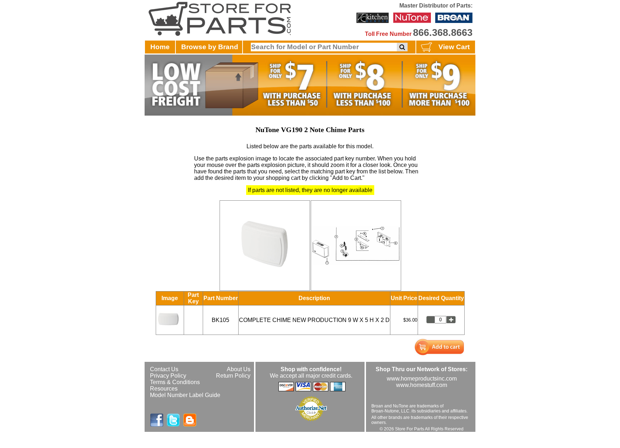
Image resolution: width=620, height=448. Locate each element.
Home (160, 47)
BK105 (220, 320)
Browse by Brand (209, 47)
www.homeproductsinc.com (422, 378)
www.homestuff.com (421, 385)
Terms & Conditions (175, 382)
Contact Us (164, 369)
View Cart (454, 47)
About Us (238, 369)
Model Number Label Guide (185, 395)
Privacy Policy (168, 376)
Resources (164, 389)
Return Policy (233, 376)
